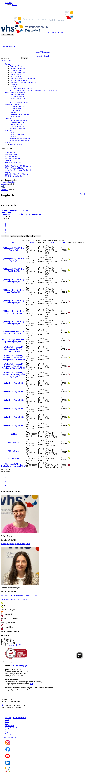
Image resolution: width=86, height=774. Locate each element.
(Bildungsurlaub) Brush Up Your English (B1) (13, 291)
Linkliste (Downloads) (18, 122)
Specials (13, 86)
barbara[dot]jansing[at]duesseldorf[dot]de (15, 544)
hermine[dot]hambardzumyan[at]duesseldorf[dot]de (19, 595)
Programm (4, 182)
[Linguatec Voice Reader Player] (8, 186)
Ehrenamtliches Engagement (20, 140)
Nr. (64, 243)
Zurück (82, 194)
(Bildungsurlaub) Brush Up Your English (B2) (13, 323)
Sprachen (16, 74)
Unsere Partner (15, 136)
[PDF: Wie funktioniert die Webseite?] (3, 39)
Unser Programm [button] (7, 148)
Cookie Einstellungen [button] (8, 738)
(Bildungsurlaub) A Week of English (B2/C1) (13, 270)
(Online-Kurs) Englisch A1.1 (13, 383)
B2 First (14, 434)
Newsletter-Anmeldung (18, 128)
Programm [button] (9, 64)
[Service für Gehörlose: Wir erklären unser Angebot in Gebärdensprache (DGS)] (3, 44)
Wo (52, 243)
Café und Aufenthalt (17, 126)
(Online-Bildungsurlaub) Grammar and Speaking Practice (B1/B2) (13, 349)
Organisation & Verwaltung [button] (15, 92)
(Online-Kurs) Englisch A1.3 (13, 417)
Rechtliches (14, 100)
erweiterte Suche (7, 60)
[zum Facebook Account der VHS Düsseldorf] (7, 751)
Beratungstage (15, 116)
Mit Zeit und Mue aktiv (14, 176)
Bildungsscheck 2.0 (17, 106)
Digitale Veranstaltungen (18, 120)
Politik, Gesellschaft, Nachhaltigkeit (22, 78)
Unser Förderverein (17, 134)
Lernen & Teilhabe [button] (12, 104)
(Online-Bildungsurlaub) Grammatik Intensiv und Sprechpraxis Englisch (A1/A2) (13, 358)
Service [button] (8, 118)
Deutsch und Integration (18, 72)
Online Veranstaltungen (18, 76)
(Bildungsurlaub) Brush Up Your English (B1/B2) (13, 312)
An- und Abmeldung (17, 94)
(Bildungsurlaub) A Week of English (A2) (13, 249)
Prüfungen (13, 84)
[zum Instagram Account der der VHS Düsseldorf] (7, 744)
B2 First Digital (13, 442)
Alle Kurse (5, 236)
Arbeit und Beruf (16, 66)
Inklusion (13, 112)
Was (13, 243)
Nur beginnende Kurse (18, 236)
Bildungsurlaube (16, 70)
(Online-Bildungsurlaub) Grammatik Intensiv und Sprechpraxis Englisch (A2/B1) (13, 366)
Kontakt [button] (8, 143)
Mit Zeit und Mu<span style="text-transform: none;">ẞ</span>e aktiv (34, 90)
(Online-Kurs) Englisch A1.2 (13, 400)
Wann (32, 243)
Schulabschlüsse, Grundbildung (21, 88)
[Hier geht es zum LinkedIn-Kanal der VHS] (7, 764)
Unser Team (14, 132)
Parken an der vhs (16, 124)
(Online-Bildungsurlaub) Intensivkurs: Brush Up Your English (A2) (13, 375)
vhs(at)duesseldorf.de (14, 645)
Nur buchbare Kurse (33, 236)
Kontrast (8, 3)
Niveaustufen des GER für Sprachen (14, 599)
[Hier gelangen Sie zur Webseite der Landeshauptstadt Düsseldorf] (16, 714)
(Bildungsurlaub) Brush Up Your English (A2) (13, 281)
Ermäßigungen (15, 110)
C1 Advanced (13, 458)
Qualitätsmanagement (17, 98)
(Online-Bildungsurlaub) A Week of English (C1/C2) (13, 332)
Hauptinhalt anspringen (56, 32)
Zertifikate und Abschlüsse (19, 114)
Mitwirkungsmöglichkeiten (19, 102)
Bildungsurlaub (15, 108)
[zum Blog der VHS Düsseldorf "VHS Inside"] (7, 771)
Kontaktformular (16, 145)
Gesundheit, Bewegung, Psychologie (23, 82)
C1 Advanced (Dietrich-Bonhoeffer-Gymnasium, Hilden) (13, 465)
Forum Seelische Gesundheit (20, 138)
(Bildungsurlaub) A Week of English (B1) (13, 260)
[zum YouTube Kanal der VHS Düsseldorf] (7, 758)
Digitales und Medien (17, 68)
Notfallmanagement (17, 96)
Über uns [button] (8, 130)
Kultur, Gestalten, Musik (18, 80)
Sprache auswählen (9, 46)
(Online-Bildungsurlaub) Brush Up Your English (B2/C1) (13, 341)
